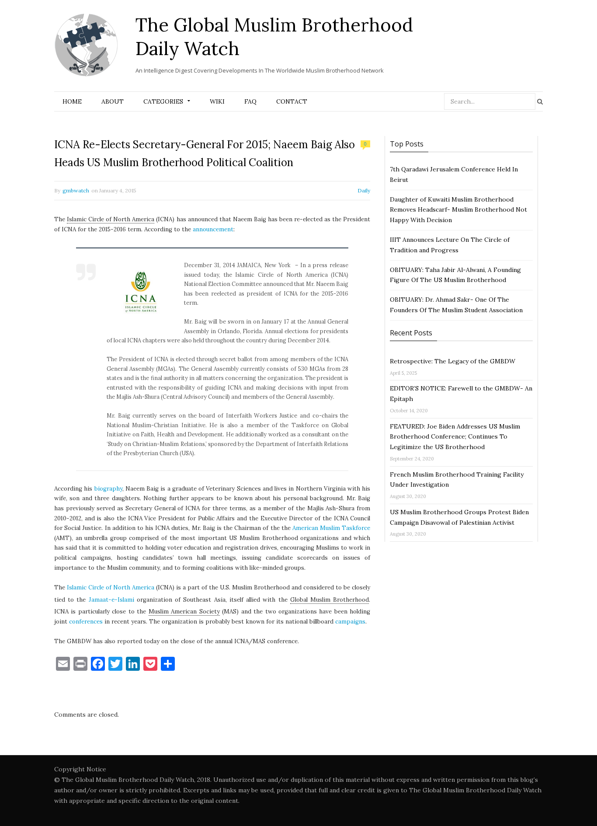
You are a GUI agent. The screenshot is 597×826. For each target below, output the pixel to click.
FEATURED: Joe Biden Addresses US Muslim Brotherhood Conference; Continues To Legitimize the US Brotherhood (455, 436)
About (112, 101)
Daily (364, 190)
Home (72, 101)
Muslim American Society (184, 611)
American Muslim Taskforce (331, 528)
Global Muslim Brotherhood (329, 599)
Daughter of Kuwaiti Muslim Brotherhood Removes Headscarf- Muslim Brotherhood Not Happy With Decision (458, 209)
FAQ (250, 101)
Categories (163, 101)
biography (108, 488)
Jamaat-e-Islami (111, 599)
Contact (291, 101)
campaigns (350, 621)
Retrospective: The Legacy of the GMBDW (452, 361)
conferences (86, 621)
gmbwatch (75, 190)
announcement (213, 229)
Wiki (217, 101)
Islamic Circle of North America (110, 219)
